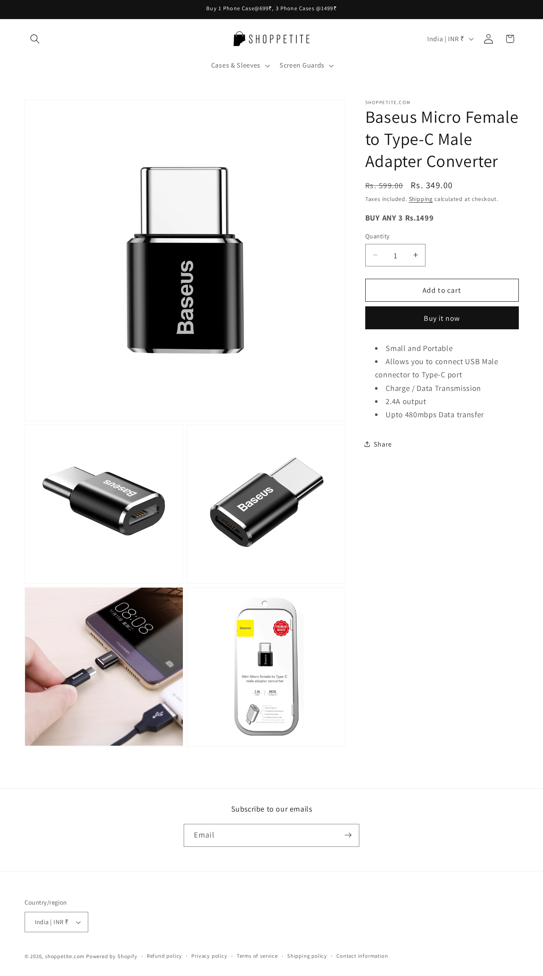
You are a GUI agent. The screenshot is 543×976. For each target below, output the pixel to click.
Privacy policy (209, 955)
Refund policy (164, 955)
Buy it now (442, 318)
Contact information (362, 955)
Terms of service (257, 955)
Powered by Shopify (111, 956)
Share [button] (383, 443)
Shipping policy (307, 955)
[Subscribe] (348, 835)
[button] (35, 39)
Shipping (421, 199)
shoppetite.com (64, 956)
